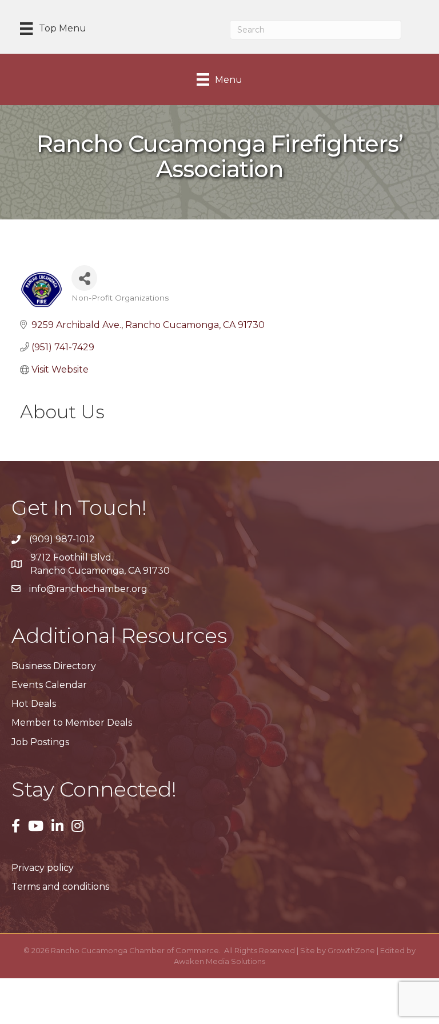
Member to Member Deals (71, 722)
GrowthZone (351, 950)
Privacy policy (42, 867)
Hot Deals (33, 703)
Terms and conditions (60, 886)
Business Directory (53, 666)
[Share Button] (84, 278)
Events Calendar (49, 684)
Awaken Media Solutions (219, 961)
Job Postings (40, 742)
